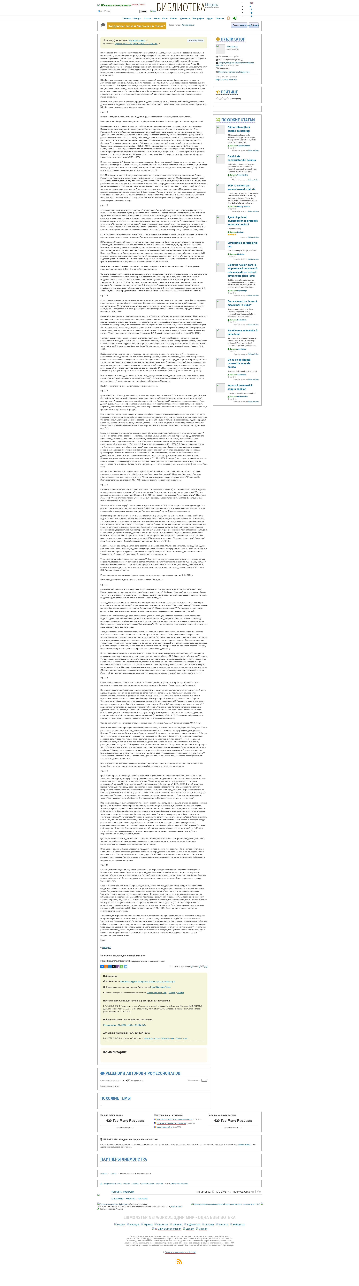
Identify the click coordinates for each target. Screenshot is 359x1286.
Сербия (203, 1228)
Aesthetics (241, 349)
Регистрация (246, 25)
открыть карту (176, 1206)
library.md (106, 947)
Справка (135, 1183)
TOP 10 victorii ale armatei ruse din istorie (241, 187)
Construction (242, 175)
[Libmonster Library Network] (262, 1204)
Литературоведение (226, 62)
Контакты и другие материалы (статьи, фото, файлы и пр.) (147, 981)
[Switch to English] (251, 3)
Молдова (177, 1224)
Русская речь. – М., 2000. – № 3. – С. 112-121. (136, 43)
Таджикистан (193, 1224)
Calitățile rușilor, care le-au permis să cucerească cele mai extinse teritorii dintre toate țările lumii (242, 270)
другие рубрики (232, 65)
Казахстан (162, 1224)
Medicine (240, 254)
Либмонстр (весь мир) (157, 992)
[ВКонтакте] (102, 966)
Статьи (114, 1173)
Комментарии (188, 24)
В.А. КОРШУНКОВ (137, 40)
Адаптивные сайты (164, 1127)
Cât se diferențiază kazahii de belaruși (239, 129)
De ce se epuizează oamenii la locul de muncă (239, 363)
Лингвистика (249, 62)
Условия (126, 1183)
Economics (241, 319)
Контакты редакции (122, 1191)
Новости (130, 1198)
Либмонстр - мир (167, 1038)
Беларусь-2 (239, 1224)
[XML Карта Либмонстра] (179, 1263)
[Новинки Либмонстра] (255, 1191)
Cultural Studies (243, 145)
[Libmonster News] (260, 1191)
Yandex (180, 992)
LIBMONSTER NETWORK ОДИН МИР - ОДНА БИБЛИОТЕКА (180, 1217)
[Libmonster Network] (225, 1204)
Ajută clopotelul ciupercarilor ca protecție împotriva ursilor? (243, 220)
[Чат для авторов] (214, 1191)
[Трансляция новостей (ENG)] (250, 6)
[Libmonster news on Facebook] (257, 1191)
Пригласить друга (147, 1183)
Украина (148, 1224)
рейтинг (237, 56)
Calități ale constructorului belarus (242, 158)
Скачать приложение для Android (180, 1252)
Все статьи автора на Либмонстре (234, 71)
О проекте (117, 1198)
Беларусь (134, 1224)
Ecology (240, 232)
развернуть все (137, 1080)
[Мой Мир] (110, 966)
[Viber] (117, 966)
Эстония (209, 1224)
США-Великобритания (169, 1228)
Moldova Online (253, 150)
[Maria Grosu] (220, 52)
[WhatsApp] (121, 966)
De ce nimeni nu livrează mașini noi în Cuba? (242, 303)
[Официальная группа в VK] (251, 16)
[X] (114, 966)
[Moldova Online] (220, 133)
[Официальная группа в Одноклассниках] (251, 9)
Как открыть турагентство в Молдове (171, 1123)
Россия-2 (223, 1224)
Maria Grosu (232, 46)
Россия (121, 1224)
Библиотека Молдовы (179, 1183)
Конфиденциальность (112, 1183)
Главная (103, 1173)
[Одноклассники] (106, 966)
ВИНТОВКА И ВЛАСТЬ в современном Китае (174, 1119)
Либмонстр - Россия (152, 1038)
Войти (256, 25)
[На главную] (98, 1195)
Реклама (142, 1198)
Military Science (243, 206)
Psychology (242, 290)
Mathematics (242, 396)
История (219, 65)
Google (172, 992)
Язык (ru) (159, 1183)
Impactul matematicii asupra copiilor (240, 387)
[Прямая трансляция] (230, 1191)
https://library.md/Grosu (160, 986)
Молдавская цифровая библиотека (114, 1204)
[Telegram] (125, 966)
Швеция (190, 1228)
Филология (239, 62)
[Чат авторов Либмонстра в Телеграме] (251, 12)
